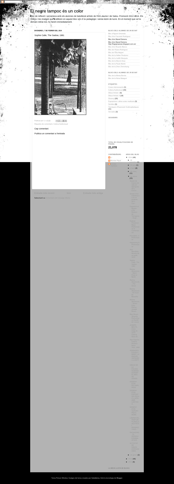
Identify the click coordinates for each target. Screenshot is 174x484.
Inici (69, 193)
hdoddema (95, 478)
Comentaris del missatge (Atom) (58, 198)
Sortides (111, 104)
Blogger (119, 478)
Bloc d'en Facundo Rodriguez (119, 36)
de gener (134, 455)
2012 (130, 462)
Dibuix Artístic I (113, 93)
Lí (111, 157)
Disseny (111, 98)
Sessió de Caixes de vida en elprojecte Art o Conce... (134, 185)
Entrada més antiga (93, 193)
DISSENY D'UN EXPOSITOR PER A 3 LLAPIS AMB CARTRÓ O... (134, 397)
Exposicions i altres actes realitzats (121, 101)
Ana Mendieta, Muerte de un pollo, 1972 (134, 253)
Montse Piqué (116, 160)
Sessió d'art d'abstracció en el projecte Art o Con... (135, 198)
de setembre (133, 161)
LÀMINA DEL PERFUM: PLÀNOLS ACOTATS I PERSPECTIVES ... (134, 423)
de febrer (133, 176)
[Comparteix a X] (61, 121)
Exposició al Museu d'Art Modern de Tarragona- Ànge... (134, 212)
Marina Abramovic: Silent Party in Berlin (134, 273)
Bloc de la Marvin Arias (116, 61)
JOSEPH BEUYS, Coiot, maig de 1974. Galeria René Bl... (134, 331)
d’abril (132, 168)
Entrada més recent (44, 193)
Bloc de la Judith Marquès (118, 58)
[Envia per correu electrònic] (57, 121)
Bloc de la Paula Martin (117, 64)
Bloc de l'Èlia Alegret (115, 52)
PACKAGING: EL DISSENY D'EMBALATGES (134, 436)
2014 (130, 157)
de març (133, 171)
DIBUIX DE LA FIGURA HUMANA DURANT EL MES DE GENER (134, 371)
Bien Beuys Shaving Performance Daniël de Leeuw (134, 318)
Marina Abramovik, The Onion (134, 283)
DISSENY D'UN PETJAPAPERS (134, 384)
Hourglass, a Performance (134, 237)
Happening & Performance (134, 244)
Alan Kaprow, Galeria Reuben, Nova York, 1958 (135, 343)
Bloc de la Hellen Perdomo (118, 55)
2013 (130, 459)
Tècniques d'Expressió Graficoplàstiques (123, 107)
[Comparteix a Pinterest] (66, 121)
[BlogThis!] (59, 121)
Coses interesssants (115, 87)
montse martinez (114, 165)
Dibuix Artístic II (114, 96)
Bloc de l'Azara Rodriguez (118, 50)
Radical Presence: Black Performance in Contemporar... (134, 226)
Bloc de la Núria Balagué (117, 78)
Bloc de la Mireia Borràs (117, 75)
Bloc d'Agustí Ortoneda (117, 33)
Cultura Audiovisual (61, 124)
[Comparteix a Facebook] (63, 121)
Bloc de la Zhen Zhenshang (118, 67)
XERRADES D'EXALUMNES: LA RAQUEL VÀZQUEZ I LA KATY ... (134, 356)
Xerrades (111, 112)
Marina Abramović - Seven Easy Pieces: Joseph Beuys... (134, 305)
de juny (133, 165)
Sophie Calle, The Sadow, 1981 (134, 263)
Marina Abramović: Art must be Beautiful (134, 293)
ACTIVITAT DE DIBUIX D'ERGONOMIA (134, 447)
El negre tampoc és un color (56, 11)
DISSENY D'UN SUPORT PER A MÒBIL (134, 411)
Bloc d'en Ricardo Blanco (117, 47)
